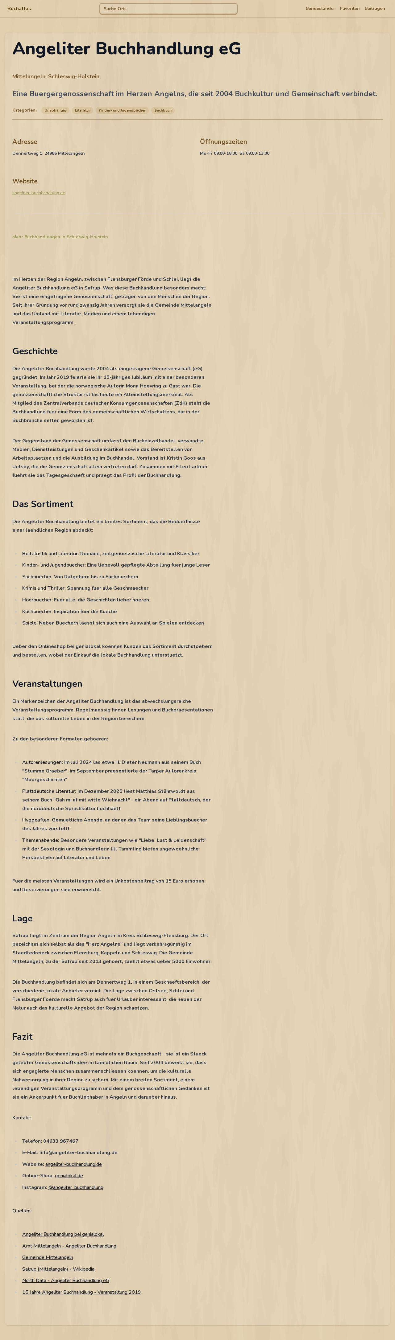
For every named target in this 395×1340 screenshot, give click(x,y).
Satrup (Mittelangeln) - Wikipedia (58, 1269)
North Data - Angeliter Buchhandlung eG (65, 1280)
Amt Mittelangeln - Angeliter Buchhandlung (69, 1246)
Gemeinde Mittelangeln (47, 1257)
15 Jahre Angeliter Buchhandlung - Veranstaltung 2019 (81, 1292)
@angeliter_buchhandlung (75, 1187)
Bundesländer (320, 8)
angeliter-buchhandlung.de (38, 193)
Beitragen (375, 8)
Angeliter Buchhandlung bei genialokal (63, 1234)
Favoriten (350, 8)
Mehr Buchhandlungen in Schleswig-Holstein (60, 237)
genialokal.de (69, 1175)
